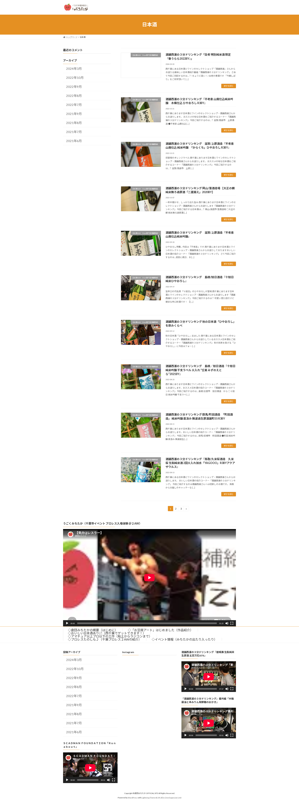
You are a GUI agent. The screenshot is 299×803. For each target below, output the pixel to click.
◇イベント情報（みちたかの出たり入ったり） (184, 639)
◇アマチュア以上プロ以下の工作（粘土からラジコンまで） (110, 636)
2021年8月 (74, 123)
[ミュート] (226, 623)
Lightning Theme (149, 797)
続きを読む (228, 86)
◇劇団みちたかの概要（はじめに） (93, 630)
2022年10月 (75, 77)
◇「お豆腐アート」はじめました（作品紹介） (160, 630)
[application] (149, 577)
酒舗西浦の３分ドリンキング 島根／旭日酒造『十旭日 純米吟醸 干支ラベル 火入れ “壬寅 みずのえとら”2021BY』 (200, 369)
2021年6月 (74, 141)
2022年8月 (74, 95)
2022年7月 (74, 105)
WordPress (133, 797)
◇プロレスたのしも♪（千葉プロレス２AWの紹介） (105, 639)
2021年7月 (74, 132)
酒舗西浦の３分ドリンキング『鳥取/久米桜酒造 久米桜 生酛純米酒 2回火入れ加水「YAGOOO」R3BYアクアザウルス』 (200, 462)
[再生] (67, 623)
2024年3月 (74, 68)
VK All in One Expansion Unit (169, 797)
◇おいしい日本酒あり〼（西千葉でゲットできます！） (107, 633)
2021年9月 (74, 114)
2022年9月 (74, 86)
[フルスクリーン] (231, 623)
